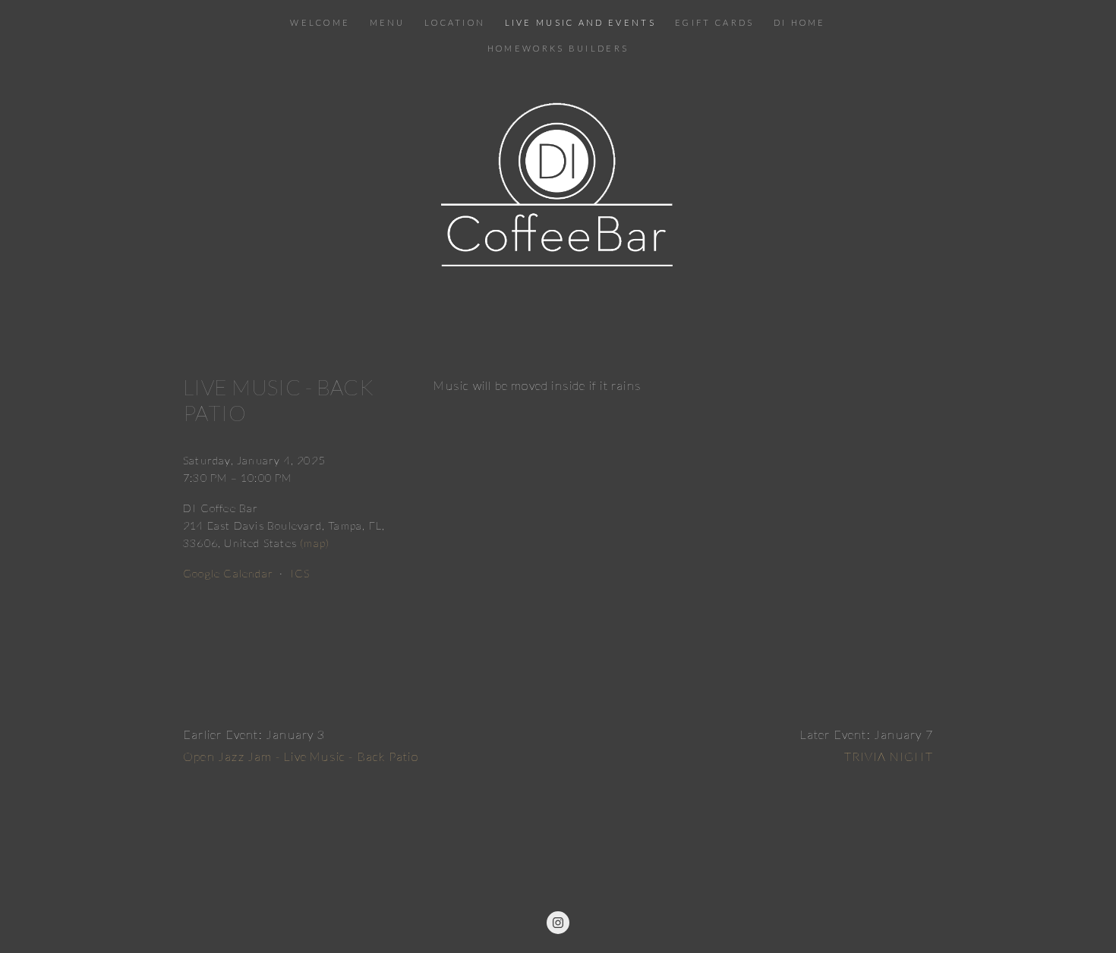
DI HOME (800, 22)
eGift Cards (714, 22)
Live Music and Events (580, 22)
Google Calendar (228, 573)
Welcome (320, 22)
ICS (300, 573)
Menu (387, 22)
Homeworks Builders (558, 48)
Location (454, 22)
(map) (314, 542)
